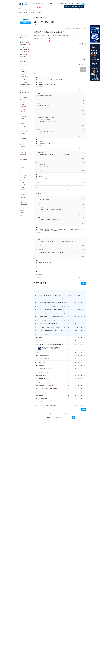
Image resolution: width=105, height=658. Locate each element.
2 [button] (52, 413)
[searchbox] (62, 417)
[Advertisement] (60, 52)
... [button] (69, 413)
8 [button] (65, 413)
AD (68, 348)
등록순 (82, 64)
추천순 (79, 64)
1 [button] (50, 413)
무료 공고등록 (83, 9)
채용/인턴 (24, 9)
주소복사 (84, 28)
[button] (48, 413)
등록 (83, 69)
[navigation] (25, 32)
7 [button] (63, 413)
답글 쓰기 (39, 100)
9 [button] (67, 413)
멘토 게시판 (53, 9)
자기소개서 (48, 9)
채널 (58, 9)
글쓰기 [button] (83, 283)
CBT (38, 8)
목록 (84, 59)
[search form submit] (51, 3)
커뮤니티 (42, 9)
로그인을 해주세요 (25, 22)
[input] (57, 69)
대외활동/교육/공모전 (31, 9)
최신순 (85, 64)
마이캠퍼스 (63, 9)
